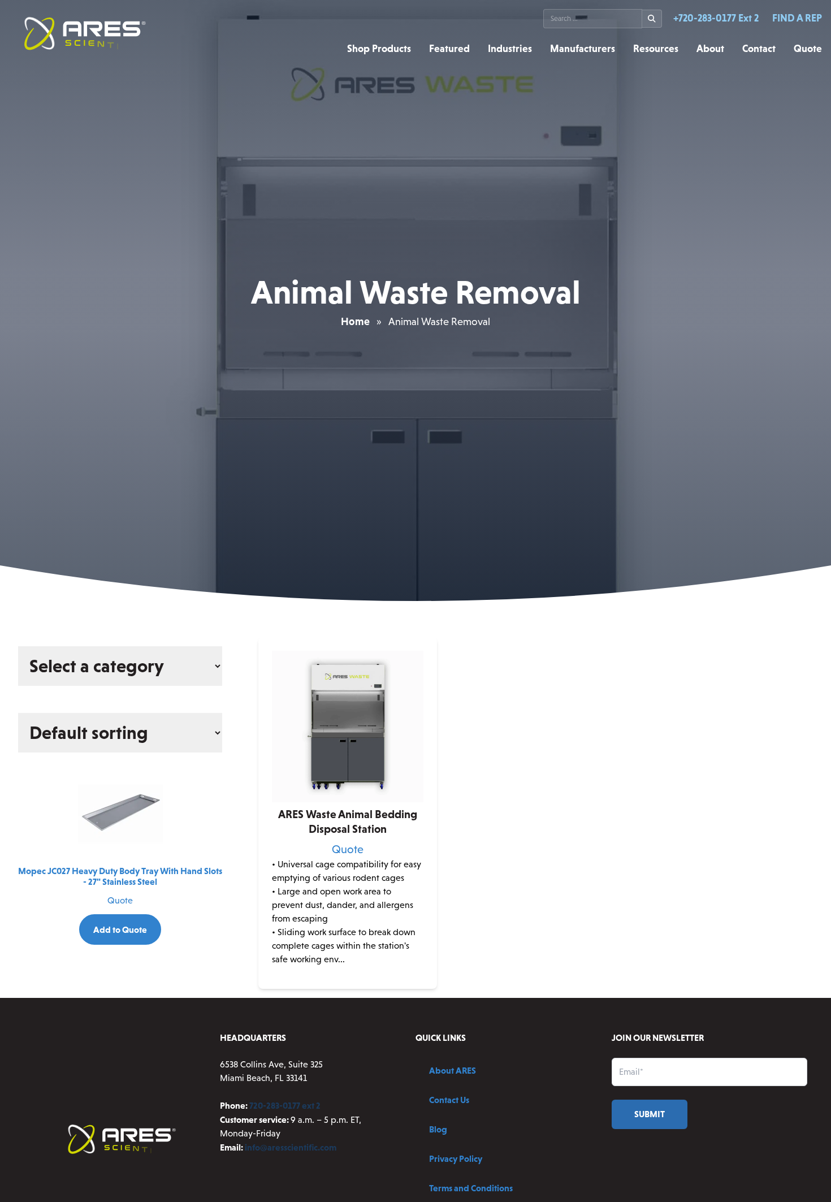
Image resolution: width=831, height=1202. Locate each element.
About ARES (452, 1070)
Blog (438, 1129)
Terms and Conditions (471, 1188)
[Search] (652, 19)
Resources (655, 48)
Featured (449, 48)
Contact (759, 48)
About (710, 48)
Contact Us (449, 1100)
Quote (808, 48)
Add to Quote (120, 929)
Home (355, 321)
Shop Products (379, 48)
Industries (510, 48)
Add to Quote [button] (348, 979)
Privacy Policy (455, 1158)
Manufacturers (582, 48)
